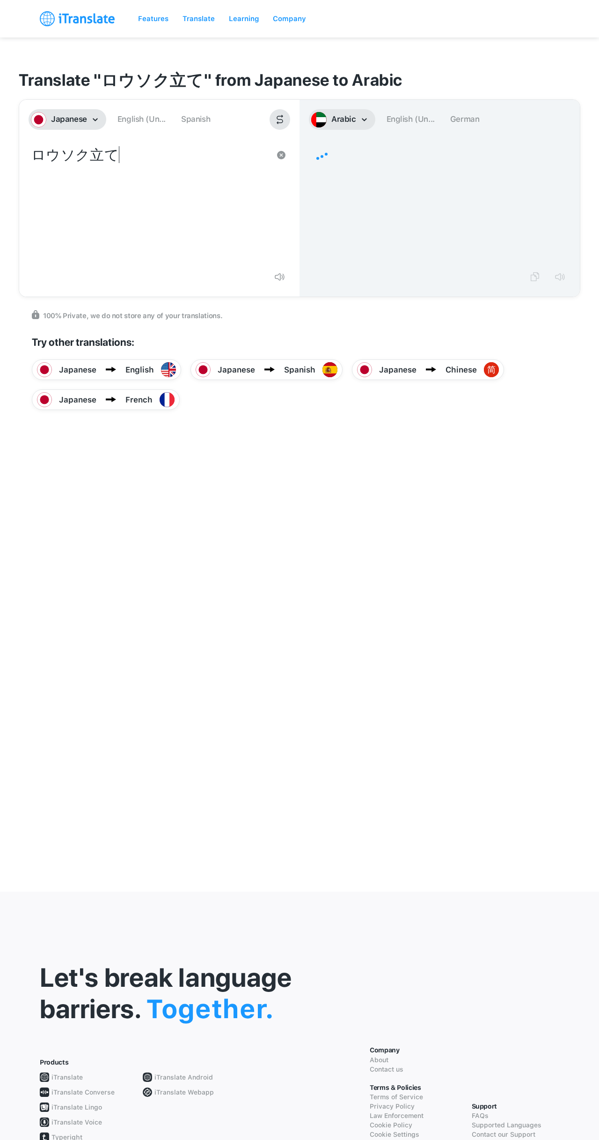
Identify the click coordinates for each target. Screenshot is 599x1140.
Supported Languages (506, 1125)
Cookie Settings (394, 1134)
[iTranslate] (77, 18)
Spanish (195, 119)
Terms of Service (396, 1097)
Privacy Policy (392, 1106)
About (379, 1060)
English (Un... (141, 119)
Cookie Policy (391, 1125)
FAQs (480, 1115)
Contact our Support (503, 1134)
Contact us (386, 1069)
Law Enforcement (397, 1115)
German (465, 119)
